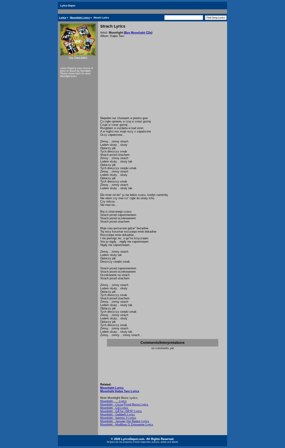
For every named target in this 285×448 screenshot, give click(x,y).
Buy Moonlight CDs (138, 32)
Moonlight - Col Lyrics (114, 407)
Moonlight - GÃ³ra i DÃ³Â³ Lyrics (121, 411)
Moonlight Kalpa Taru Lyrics (119, 391)
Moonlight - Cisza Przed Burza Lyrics (124, 404)
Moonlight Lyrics (80, 17)
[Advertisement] (162, 83)
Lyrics (62, 17)
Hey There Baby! (78, 57)
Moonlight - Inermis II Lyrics (118, 418)
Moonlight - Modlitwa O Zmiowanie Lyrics (126, 424)
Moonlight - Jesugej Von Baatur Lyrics (124, 421)
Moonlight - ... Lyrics (113, 401)
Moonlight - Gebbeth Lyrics (117, 414)
